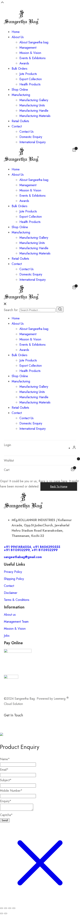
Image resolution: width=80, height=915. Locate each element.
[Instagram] (30, 722)
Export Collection (30, 79)
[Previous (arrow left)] (1, 913)
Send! (5, 820)
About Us (18, 37)
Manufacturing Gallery (33, 100)
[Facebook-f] (9, 722)
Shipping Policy (14, 579)
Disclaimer (10, 593)
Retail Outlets (20, 121)
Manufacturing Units (32, 105)
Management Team (16, 621)
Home (16, 32)
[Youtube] (51, 722)
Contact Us (26, 131)
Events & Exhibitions (32, 58)
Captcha (6, 815)
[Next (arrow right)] (5, 913)
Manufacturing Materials (34, 116)
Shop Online (20, 89)
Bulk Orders (19, 68)
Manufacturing (21, 95)
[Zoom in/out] (1, 908)
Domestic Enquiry (30, 137)
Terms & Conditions (16, 600)
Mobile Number (11, 790)
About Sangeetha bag (33, 42)
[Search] (60, 309)
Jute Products (28, 74)
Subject (5, 780)
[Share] (9, 908)
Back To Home (58, 486)
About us (10, 614)
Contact (17, 126)
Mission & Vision (30, 53)
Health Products (30, 84)
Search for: (11, 310)
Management (27, 47)
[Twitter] (41, 722)
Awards (24, 63)
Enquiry (5, 801)
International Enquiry (32, 142)
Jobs (7, 635)
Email (4, 769)
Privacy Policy (13, 572)
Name (5, 759)
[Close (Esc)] (13, 908)
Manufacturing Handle (33, 110)
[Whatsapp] (19, 722)
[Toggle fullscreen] (5, 908)
